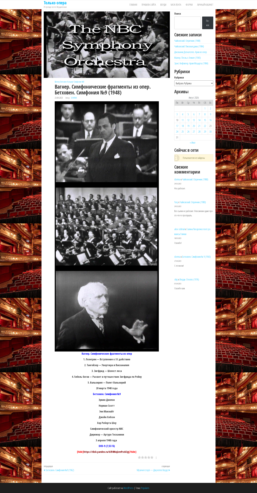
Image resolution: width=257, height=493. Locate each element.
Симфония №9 (79, 81)
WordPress (128, 488)
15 (205, 120)
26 (188, 131)
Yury (176, 202)
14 (199, 120)
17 (177, 126)
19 (188, 126)
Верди (163, 4)
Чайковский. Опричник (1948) (187, 40)
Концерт (70, 81)
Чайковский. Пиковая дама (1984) (189, 46)
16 (210, 120)
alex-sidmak (179, 229)
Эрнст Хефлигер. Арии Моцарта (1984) (191, 63)
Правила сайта (149, 4)
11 (183, 120)
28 (199, 131)
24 (177, 131)
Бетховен (63, 81)
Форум (189, 4)
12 (188, 120)
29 (205, 131)
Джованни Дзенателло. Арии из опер (190, 52)
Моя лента (176, 4)
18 (183, 126)
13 (194, 120)
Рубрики (179, 77)
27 (194, 131)
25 (183, 131)
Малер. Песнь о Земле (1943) (187, 57)
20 (194, 126)
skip (176, 279)
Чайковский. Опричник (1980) (195, 179)
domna (74, 97)
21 (199, 126)
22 (205, 126)
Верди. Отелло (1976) (189, 279)
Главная (133, 4)
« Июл (192, 142)
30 (210, 131)
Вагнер (57, 81)
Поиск (177, 13)
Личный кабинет (205, 4)
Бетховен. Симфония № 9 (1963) (196, 256)
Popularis (145, 488)
